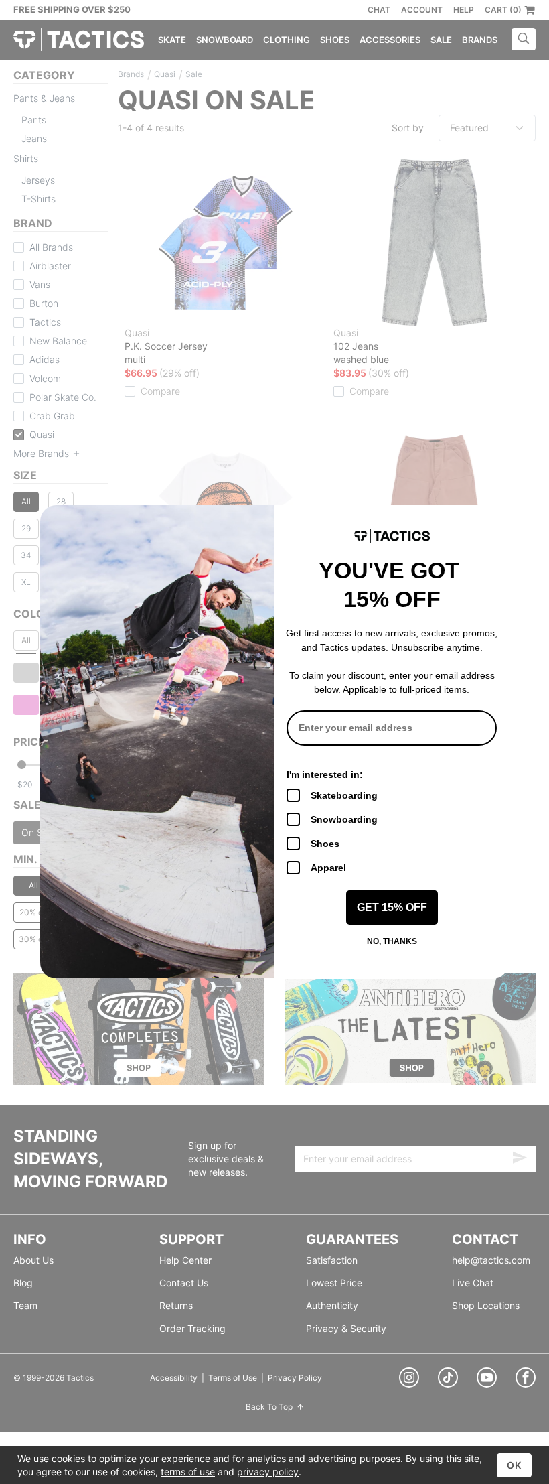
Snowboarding (344, 819)
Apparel (328, 867)
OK (514, 1465)
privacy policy (268, 1471)
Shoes (325, 843)
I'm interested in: (325, 774)
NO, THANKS (392, 941)
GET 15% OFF (392, 907)
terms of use (188, 1471)
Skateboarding (344, 795)
